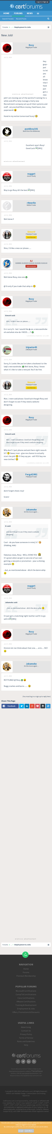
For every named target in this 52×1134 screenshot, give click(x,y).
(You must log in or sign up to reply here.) (37, 696)
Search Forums (8, 19)
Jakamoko (31, 509)
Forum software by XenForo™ (19, 1069)
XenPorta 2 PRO (15, 1073)
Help (26, 1045)
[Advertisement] (23, 75)
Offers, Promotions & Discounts (26, 1012)
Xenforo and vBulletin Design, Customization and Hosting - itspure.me (26, 1094)
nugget (31, 173)
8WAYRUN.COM (36, 1073)
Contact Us (26, 1030)
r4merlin (31, 202)
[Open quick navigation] (48, 27)
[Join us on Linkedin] (28, 1061)
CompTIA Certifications (26, 994)
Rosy (31, 45)
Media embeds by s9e (35, 1069)
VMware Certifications (26, 1001)
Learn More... (29, 1131)
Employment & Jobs (26, 1008)
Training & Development (26, 1005)
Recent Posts (21, 19)
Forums (18, 13)
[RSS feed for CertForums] (34, 1061)
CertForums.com (37, 1076)
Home (6, 13)
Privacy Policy (26, 1034)
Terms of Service (26, 1038)
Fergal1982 (31, 474)
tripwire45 (31, 347)
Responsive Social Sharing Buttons (20, 1076)
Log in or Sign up (42, 2)
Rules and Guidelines (26, 1041)
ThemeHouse (37, 1071)
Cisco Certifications (26, 998)
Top (25, 955)
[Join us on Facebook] (18, 1061)
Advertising (26, 1027)
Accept (21, 1131)
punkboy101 (31, 128)
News (30, 13)
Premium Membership (26, 976)
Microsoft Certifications (26, 991)
